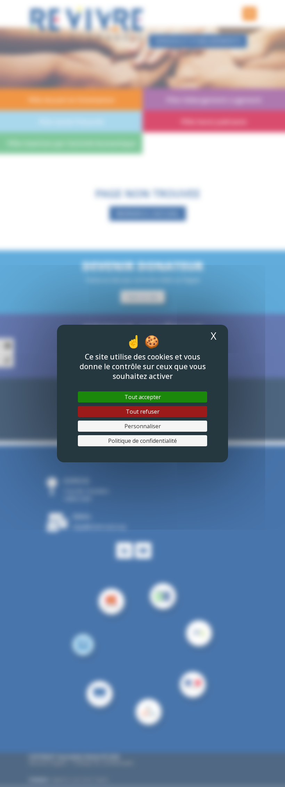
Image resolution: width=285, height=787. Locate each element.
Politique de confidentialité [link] (142, 441)
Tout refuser (143, 411)
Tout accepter (142, 397)
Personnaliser (142, 426)
